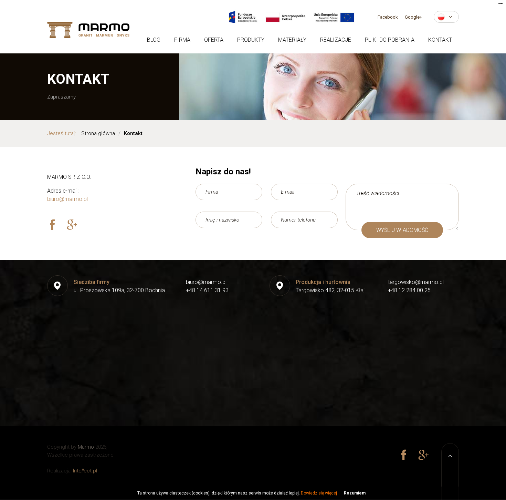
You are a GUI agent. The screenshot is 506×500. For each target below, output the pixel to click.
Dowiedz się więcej (319, 493)
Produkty (250, 40)
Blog (153, 40)
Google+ (413, 17)
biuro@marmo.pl (67, 199)
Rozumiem (355, 493)
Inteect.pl (85, 471)
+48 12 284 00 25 (409, 290)
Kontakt (440, 40)
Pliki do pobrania (389, 40)
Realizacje (335, 40)
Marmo (86, 447)
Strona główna (98, 133)
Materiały (292, 40)
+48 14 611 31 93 (207, 290)
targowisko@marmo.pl (416, 282)
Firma (182, 40)
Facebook (388, 17)
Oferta (213, 40)
